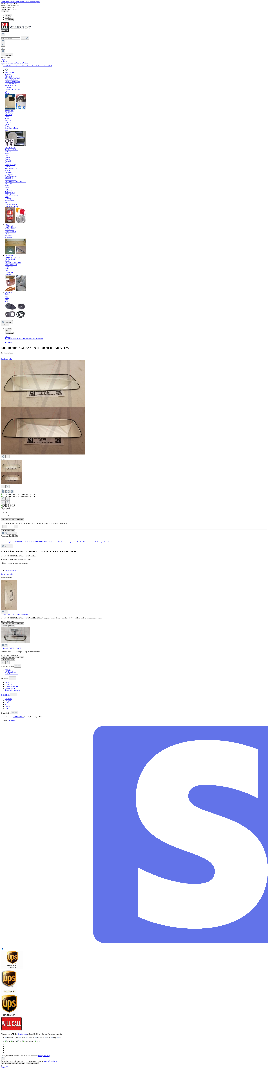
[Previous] (3, 456)
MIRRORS (9, 339)
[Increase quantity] (16, 526)
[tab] (58, 542)
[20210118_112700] (43, 430)
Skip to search (20, 2)
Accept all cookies (32, 1063)
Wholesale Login (10, 672)
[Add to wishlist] (4, 611)
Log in (3, 59)
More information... (50, 1061)
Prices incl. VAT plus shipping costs (13, 519)
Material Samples (10, 688)
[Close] (2, 489)
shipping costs (22, 1034)
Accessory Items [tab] (10, 570)
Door (26, 339)
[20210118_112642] (43, 383)
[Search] (23, 38)
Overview (4, 63)
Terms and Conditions (12, 690)
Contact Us (8, 684)
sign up (5, 61)
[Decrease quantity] (5, 526)
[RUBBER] (15, 318)
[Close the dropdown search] (27, 38)
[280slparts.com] (6, 70)
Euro (8, 17)
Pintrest (7, 706)
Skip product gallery (7, 574)
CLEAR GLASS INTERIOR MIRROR (14, 614)
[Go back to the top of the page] (3, 1058)
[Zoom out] (3, 491)
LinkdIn (7, 702)
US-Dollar (9, 19)
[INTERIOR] (15, 290)
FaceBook (8, 699)
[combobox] (10, 38)
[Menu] (3, 34)
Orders (25, 63)
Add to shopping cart (8, 530)
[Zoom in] (12, 491)
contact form (12, 720)
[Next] (7, 456)
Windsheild (39, 339)
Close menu (8, 55)
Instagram (8, 701)
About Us (8, 682)
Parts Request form (11, 674)
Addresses (19, 63)
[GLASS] (15, 253)
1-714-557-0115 (18, 717)
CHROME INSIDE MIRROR (11, 648)
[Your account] (3, 51)
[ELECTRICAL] (15, 222)
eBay (6, 708)
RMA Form (9, 670)
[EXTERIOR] (15, 146)
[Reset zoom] (7, 491)
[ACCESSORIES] (15, 109)
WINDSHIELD (18, 339)
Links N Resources (11, 686)
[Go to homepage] (16, 32)
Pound (8, 15)
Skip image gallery (7, 359)
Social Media (5, 695)
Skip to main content (8, 2)
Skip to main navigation (32, 2)
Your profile (12, 63)
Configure (21, 1063)
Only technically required (9, 1063)
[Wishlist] (2, 48)
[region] (134, 434)
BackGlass (32, 339)
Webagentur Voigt (44, 1056)
